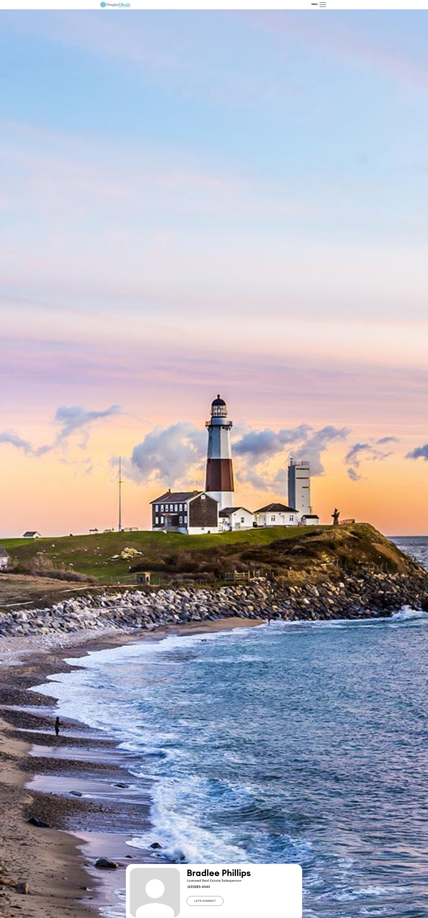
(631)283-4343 (198, 887)
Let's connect (205, 901)
